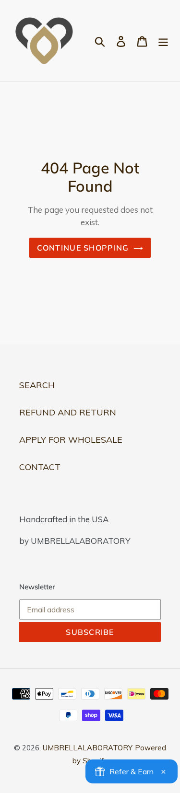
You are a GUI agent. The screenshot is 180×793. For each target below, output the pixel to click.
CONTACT (39, 466)
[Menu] (163, 41)
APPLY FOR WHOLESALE (70, 439)
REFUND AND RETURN (67, 412)
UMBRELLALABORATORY (87, 747)
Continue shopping (83, 248)
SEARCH (37, 385)
